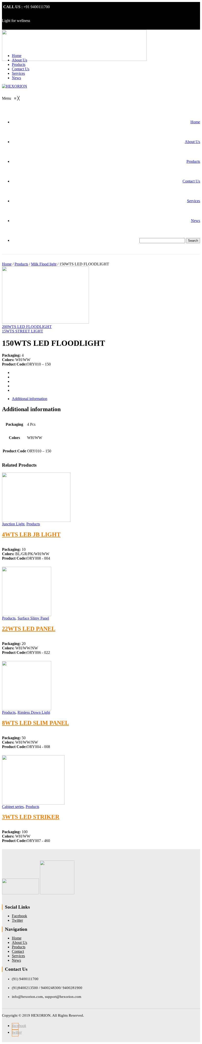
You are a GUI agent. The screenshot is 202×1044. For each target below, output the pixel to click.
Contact (18, 951)
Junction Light (13, 524)
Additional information (29, 399)
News (16, 78)
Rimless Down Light (33, 712)
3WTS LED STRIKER (30, 817)
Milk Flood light (43, 264)
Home (16, 56)
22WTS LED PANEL (28, 628)
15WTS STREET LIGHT (22, 331)
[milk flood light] (45, 322)
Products (18, 64)
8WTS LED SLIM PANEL (35, 723)
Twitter (17, 920)
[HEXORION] (14, 86)
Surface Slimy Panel (33, 618)
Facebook (19, 916)
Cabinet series (13, 807)
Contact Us (20, 69)
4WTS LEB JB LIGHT (31, 534)
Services (18, 73)
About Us (19, 60)
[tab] (106, 399)
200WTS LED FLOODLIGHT (27, 327)
